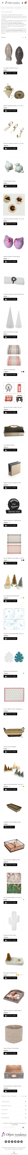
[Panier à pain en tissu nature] (14, 1034)
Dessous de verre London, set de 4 (13, 407)
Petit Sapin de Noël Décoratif (11, 596)
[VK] (9, 1141)
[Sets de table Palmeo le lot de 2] (14, 883)
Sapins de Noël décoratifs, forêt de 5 (13, 784)
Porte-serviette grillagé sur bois (12, 860)
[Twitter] (15, 1141)
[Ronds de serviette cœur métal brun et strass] (14, 280)
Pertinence (3, 37)
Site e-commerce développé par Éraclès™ (14, 1149)
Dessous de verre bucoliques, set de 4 (14, 633)
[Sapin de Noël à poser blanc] (14, 317)
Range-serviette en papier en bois (12, 482)
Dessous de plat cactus (10, 935)
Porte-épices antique (9, 445)
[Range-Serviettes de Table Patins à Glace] (14, 996)
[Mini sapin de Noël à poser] (14, 958)
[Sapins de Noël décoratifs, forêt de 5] (14, 770)
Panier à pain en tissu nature (11, 1048)
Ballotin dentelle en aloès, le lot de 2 (13, 105)
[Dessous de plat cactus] (14, 921)
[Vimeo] (6, 1141)
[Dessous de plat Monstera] (14, 657)
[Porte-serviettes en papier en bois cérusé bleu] (14, 1071)
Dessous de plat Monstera (10, 671)
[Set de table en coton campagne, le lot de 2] (14, 694)
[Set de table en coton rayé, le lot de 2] (14, 544)
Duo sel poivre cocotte (10, 181)
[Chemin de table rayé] (14, 355)
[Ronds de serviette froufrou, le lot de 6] (14, 204)
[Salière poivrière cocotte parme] (14, 242)
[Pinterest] (18, 1141)
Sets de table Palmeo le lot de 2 (12, 897)
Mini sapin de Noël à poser (11, 973)
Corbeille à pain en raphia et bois (12, 822)
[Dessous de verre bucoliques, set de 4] (14, 619)
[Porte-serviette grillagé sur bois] (14, 845)
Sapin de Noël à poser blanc (11, 332)
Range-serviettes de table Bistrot (12, 520)
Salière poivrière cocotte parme (12, 256)
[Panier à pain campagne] (14, 732)
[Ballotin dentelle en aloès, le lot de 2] (14, 91)
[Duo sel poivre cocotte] (14, 166)
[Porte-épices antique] (14, 430)
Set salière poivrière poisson (11, 68)
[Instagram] (21, 1141)
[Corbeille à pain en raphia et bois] (14, 807)
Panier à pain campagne (10, 746)
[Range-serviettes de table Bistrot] (14, 506)
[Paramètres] (2, 2)
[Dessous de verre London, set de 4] (14, 393)
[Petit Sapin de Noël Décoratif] (14, 581)
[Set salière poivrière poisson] (14, 53)
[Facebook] (12, 1141)
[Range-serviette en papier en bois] (14, 468)
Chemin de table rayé (9, 369)
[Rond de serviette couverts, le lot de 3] (14, 129)
